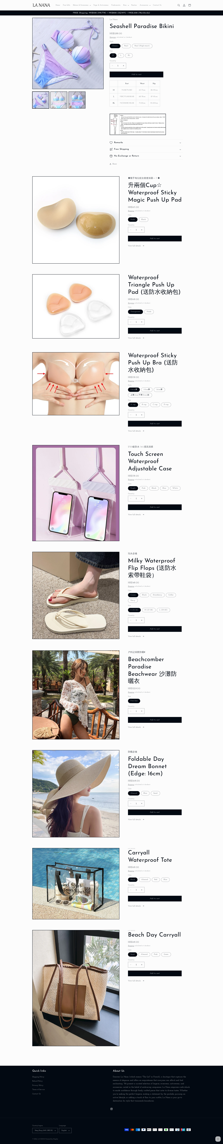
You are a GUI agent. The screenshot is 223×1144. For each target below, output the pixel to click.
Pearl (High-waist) (142, 46)
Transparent (136, 311)
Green (166, 954)
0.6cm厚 (134, 389)
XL (129, 55)
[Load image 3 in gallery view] (77, 100)
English (64, 1130)
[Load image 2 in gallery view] (58, 100)
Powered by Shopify (52, 1139)
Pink (143, 488)
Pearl (126, 46)
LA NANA (41, 1139)
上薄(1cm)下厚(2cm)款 (140, 395)
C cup (155, 404)
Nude (133, 219)
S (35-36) (134, 610)
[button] (82, 5)
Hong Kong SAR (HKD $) (44, 1130)
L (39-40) (163, 610)
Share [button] (114, 164)
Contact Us (36, 1094)
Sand (155, 793)
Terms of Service (38, 1089)
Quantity (113, 61)
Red (155, 879)
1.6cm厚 (159, 389)
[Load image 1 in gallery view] (40, 100)
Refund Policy (37, 1081)
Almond (134, 793)
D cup (166, 404)
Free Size (134, 701)
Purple (133, 488)
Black (143, 219)
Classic (115, 46)
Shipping (113, 37)
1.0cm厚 (147, 389)
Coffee (170, 595)
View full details (134, 246)
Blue (164, 488)
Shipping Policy (38, 1077)
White (175, 488)
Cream (133, 595)
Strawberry (157, 595)
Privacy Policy (37, 1085)
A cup (133, 404)
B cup (144, 404)
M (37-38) (149, 610)
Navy (133, 600)
